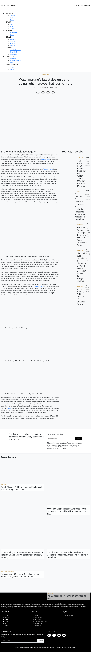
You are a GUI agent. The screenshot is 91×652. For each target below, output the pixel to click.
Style (8, 37)
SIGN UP (79, 438)
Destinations (14, 33)
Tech (11, 62)
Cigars (12, 28)
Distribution (38, 623)
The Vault (13, 5)
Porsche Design (48, 169)
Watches (12, 45)
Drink (11, 26)
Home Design (14, 52)
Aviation (12, 15)
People (12, 67)
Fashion (12, 41)
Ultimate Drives (78, 5)
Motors (9, 13)
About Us (37, 615)
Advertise (38, 619)
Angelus (8, 408)
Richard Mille (45, 159)
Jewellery (13, 39)
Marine (12, 20)
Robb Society (12, 65)
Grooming (13, 43)
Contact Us (38, 617)
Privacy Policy (69, 615)
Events (12, 69)
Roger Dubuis (39, 286)
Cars (11, 18)
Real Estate (13, 54)
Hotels (12, 35)
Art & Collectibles (15, 50)
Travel (9, 30)
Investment (13, 58)
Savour (9, 22)
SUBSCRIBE (87, 5)
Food (11, 24)
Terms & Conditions (41, 621)
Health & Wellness (15, 60)
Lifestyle (10, 56)
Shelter (9, 48)
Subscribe (38, 625)
